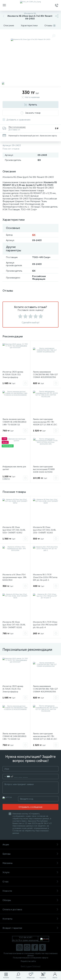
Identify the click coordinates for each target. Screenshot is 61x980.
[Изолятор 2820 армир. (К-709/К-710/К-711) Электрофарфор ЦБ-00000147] (15, 356)
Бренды (6, 853)
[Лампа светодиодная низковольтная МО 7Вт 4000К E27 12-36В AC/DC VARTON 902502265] (45, 403)
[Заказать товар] (25, 383)
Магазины (7, 863)
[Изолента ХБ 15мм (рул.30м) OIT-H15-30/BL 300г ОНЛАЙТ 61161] (15, 606)
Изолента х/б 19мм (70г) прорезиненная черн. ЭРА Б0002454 (14, 577)
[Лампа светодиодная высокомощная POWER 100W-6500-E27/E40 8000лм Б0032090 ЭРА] (45, 451)
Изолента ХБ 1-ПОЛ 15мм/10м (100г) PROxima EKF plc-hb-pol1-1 (45, 577)
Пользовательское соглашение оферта (30, 958)
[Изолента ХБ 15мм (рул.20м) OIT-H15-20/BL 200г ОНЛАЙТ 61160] (45, 511)
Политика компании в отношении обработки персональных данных (30, 954)
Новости (7, 891)
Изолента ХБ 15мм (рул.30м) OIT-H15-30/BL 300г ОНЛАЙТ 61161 (14, 625)
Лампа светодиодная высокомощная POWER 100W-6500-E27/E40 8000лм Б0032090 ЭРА (44, 470)
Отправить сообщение (30, 807)
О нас (6, 881)
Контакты (7, 918)
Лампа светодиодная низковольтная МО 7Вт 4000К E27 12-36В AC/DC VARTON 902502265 (45, 423)
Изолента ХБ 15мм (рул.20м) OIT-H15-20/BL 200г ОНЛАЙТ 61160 (44, 530)
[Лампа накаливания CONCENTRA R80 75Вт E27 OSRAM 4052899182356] (45, 356)
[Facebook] (34, 947)
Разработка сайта (28, 961)
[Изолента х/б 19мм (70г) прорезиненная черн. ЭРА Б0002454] (15, 559)
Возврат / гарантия (12, 928)
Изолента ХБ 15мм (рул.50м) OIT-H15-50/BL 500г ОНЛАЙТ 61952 (14, 530)
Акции (6, 844)
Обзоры (7, 900)
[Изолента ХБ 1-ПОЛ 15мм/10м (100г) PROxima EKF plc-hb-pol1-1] (45, 559)
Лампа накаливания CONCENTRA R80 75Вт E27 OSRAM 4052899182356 (45, 374)
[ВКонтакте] (27, 947)
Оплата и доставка (12, 909)
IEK (33, 234)
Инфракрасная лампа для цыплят (14, 468)
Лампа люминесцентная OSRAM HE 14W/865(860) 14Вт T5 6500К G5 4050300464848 (14, 423)
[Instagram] (19, 947)
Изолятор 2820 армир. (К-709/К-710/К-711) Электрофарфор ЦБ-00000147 (13, 376)
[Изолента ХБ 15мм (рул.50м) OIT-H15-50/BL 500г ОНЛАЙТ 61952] (15, 511)
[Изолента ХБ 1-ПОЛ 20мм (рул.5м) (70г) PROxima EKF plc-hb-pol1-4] (45, 606)
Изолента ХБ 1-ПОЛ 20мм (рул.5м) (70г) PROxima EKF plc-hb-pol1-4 (45, 625)
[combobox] (8, 776)
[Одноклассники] (42, 947)
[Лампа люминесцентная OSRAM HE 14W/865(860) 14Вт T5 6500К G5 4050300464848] (15, 403)
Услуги (6, 872)
